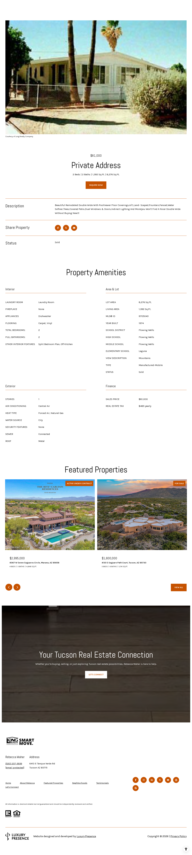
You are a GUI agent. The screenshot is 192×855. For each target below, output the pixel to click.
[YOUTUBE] (168, 780)
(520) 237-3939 (13, 763)
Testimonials (102, 783)
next (17, 587)
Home (8, 783)
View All (178, 587)
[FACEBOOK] (136, 780)
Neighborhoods (79, 783)
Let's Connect (12, 787)
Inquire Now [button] (96, 185)
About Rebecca (27, 783)
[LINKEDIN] (152, 780)
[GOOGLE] (136, 788)
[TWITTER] (160, 780)
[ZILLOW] (176, 780)
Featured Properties (53, 783)
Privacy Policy (178, 836)
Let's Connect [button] (96, 674)
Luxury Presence (86, 836)
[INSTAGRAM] (144, 780)
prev (8, 587)
